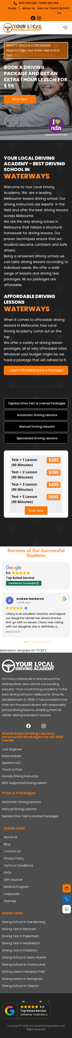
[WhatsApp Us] (66, 909)
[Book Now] (66, 888)
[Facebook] (33, 18)
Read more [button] (13, 632)
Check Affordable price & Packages (36, 370)
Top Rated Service (33, 1011)
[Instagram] (39, 18)
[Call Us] (66, 899)
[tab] (36, 403)
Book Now (19, 99)
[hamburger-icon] (64, 27)
